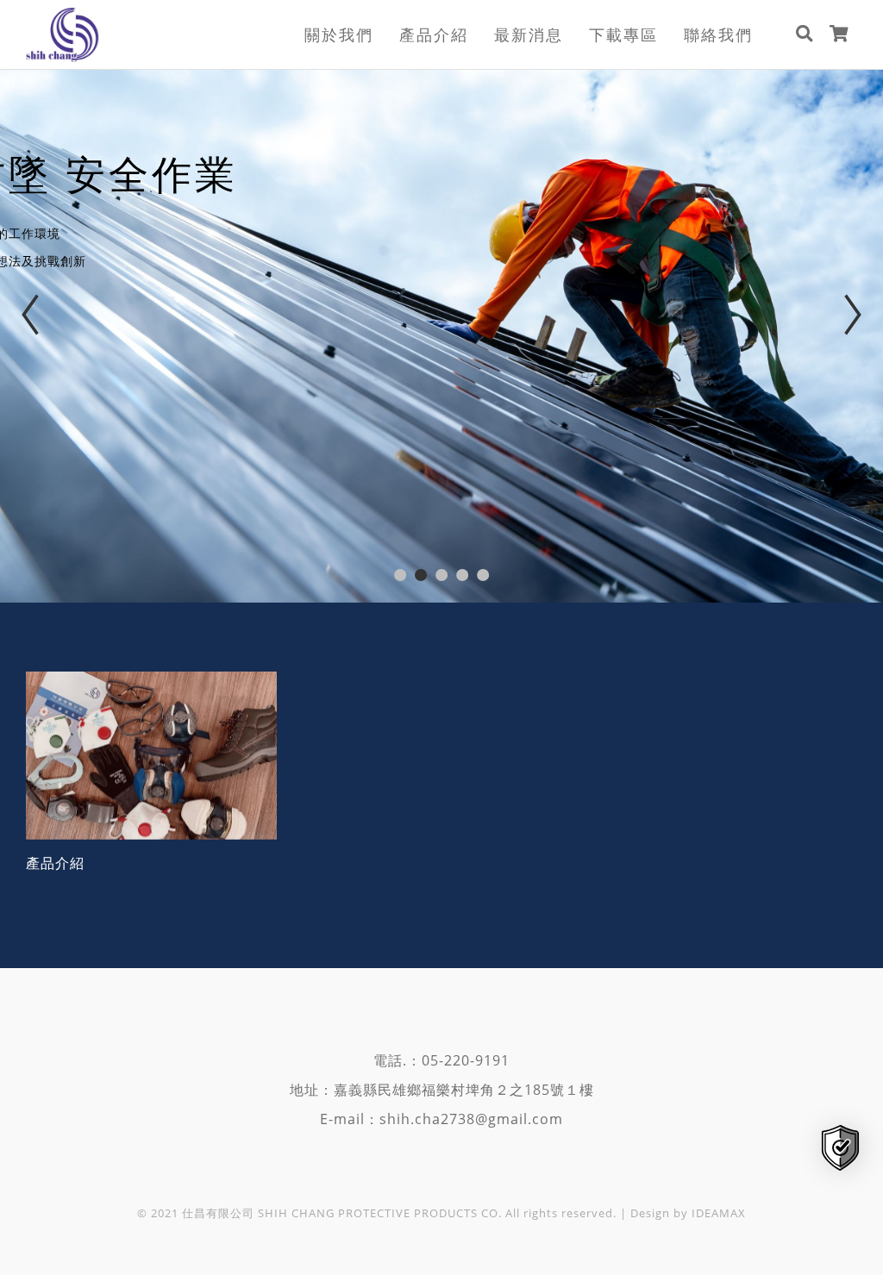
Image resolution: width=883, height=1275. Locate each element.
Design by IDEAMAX (688, 1213)
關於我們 (338, 34)
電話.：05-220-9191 (441, 1060)
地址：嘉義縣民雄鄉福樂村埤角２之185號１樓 (442, 1089)
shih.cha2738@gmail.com (471, 1118)
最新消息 (528, 34)
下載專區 (623, 34)
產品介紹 (433, 34)
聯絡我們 (718, 34)
